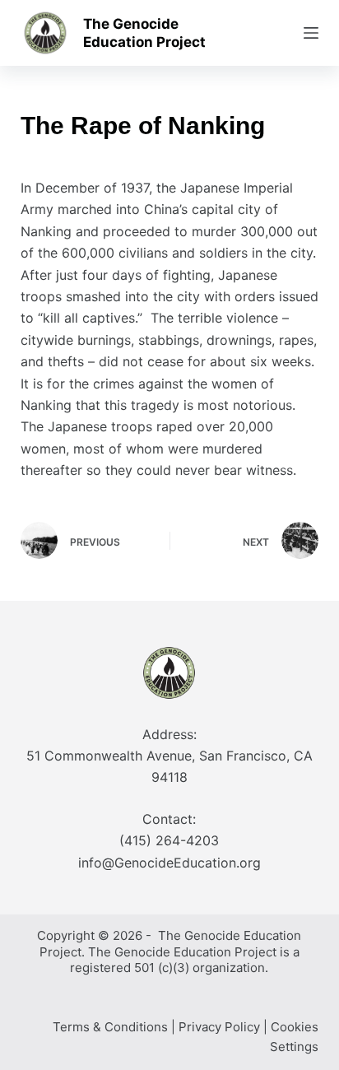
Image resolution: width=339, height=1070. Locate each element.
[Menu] (311, 33)
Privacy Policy (219, 1027)
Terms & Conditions (110, 1027)
